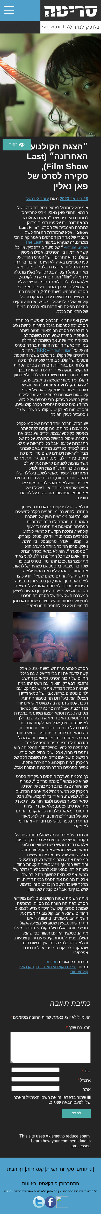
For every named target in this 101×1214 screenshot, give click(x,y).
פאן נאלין (26, 967)
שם (86, 1071)
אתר (87, 1089)
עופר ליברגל (37, 199)
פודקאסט (49, 1183)
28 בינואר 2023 (74, 199)
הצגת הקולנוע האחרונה (56, 967)
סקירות (51, 962)
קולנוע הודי (79, 972)
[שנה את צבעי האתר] (17, 144)
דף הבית (16, 1169)
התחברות (69, 1183)
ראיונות (30, 1183)
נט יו (10, 1191)
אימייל (84, 1080)
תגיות (52, 1169)
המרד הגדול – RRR (54, 350)
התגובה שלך (78, 1027)
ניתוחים (85, 1169)
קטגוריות (35, 1169)
